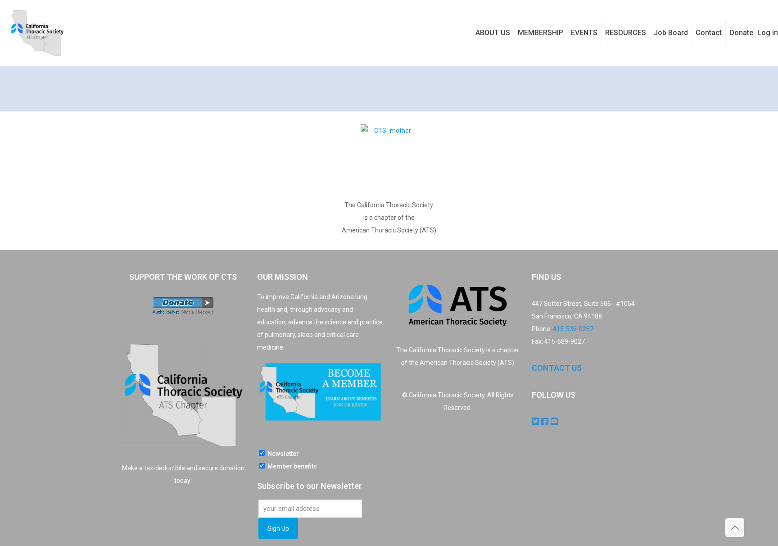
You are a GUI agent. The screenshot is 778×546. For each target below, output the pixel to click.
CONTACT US (557, 368)
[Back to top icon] (734, 527)
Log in (767, 32)
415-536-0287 (573, 328)
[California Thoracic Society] (37, 32)
